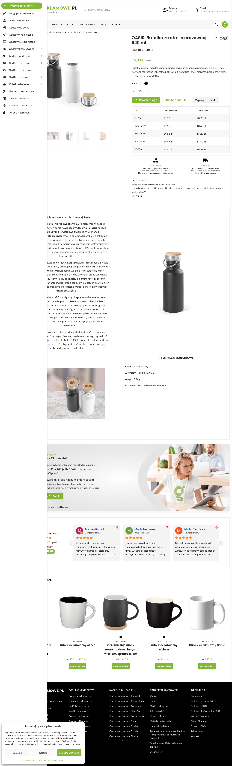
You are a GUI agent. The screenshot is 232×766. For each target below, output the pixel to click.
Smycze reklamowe (79, 721)
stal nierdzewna (210, 188)
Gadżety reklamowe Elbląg (123, 721)
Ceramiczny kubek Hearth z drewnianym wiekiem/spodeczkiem (120, 649)
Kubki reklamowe (167, 184)
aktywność (148, 188)
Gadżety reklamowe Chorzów (124, 711)
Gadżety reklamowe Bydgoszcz (125, 706)
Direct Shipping (199, 721)
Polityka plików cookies (32, 760)
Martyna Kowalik (94, 529)
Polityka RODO (199, 706)
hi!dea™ (142, 192)
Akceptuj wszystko (69, 753)
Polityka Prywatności (53, 760)
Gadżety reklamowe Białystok (124, 696)
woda (220, 188)
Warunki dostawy (200, 716)
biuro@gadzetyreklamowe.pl (215, 11)
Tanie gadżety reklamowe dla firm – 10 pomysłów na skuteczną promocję (167, 735)
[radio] (141, 83)
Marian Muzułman (194, 529)
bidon (157, 188)
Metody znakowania (160, 721)
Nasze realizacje (158, 716)
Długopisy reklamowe (80, 701)
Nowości (56, 24)
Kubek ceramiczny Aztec (77, 645)
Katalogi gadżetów (159, 726)
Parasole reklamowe (79, 716)
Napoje (187, 188)
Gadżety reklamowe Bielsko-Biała (127, 701)
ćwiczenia (172, 188)
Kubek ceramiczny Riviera (164, 647)
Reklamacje (197, 731)
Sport (199, 188)
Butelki (163, 188)
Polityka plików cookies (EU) (205, 711)
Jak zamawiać (88, 24)
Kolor (135, 83)
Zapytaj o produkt (206, 100)
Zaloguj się (216, 24)
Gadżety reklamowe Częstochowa (127, 716)
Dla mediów (156, 751)
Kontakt (117, 24)
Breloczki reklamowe (80, 696)
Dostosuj (17, 753)
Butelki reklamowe (54, 32)
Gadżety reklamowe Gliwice (124, 736)
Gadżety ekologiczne (79, 706)
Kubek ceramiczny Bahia (207, 645)
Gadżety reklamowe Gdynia (123, 731)
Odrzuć (43, 753)
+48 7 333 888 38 (178, 11)
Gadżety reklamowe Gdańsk (123, 726)
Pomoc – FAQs (198, 726)
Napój (180, 188)
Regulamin (196, 696)
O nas (70, 24)
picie (193, 188)
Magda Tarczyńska (145, 529)
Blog (104, 24)
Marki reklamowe (159, 706)
